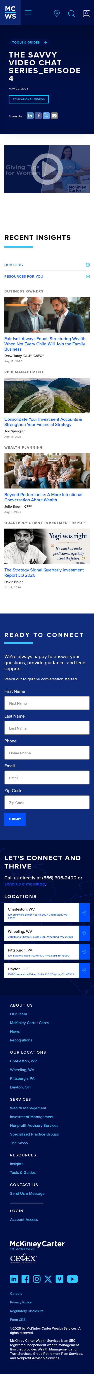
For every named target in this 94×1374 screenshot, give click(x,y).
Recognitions (21, 1040)
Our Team (18, 1014)
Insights (16, 1163)
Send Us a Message (27, 1193)
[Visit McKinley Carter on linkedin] (14, 1279)
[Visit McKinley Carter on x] (48, 1279)
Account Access (24, 1219)
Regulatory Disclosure (27, 1310)
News (15, 1031)
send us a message (24, 883)
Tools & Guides (26, 42)
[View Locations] (57, 14)
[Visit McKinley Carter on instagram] (37, 1279)
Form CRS (17, 1319)
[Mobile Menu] (28, 13)
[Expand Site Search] (71, 14)
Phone (10, 741)
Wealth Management (28, 1108)
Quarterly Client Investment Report (45, 522)
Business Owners (24, 291)
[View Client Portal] (87, 14)
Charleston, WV (23, 1061)
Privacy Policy (21, 1302)
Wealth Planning (23, 447)
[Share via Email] (54, 115)
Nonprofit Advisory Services (34, 1125)
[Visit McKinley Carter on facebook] (25, 1279)
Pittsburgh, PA (22, 1078)
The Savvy (19, 1143)
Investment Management (32, 1116)
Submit (15, 819)
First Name (14, 691)
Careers (16, 1293)
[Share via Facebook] (38, 115)
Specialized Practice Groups (34, 1134)
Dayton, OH (20, 1087)
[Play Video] (47, 169)
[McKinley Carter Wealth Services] (10, 12)
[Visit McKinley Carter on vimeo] (59, 1279)
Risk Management (24, 372)
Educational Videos (29, 99)
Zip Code (13, 790)
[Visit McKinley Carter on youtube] (72, 1279)
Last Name (14, 716)
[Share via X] (46, 115)
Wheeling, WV (22, 1069)
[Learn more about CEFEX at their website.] (47, 1258)
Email (9, 765)
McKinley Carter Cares (29, 1022)
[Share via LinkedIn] (30, 115)
